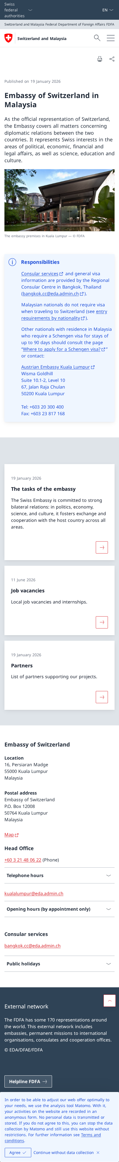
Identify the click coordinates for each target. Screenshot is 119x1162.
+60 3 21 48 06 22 (22, 860)
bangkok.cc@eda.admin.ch (51, 293)
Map (9, 835)
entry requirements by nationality (64, 314)
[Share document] (112, 59)
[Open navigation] (110, 38)
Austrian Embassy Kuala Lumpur (55, 367)
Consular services (39, 274)
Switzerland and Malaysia (41, 38)
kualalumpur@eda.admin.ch (33, 893)
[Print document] (100, 59)
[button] (110, 1001)
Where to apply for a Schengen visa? (61, 349)
